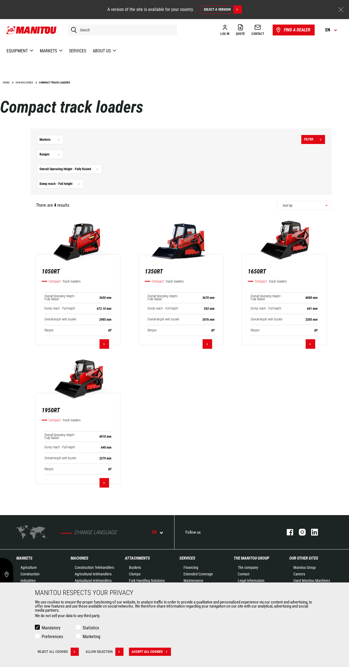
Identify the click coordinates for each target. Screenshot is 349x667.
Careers (299, 574)
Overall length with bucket (60, 319)
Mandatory (51, 627)
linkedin (312, 532)
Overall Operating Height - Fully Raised (60, 298)
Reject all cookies (53, 652)
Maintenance (193, 580)
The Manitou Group (251, 558)
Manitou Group (304, 567)
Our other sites (303, 558)
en (154, 532)
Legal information (251, 580)
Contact (243, 574)
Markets (24, 558)
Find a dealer (297, 29)
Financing (190, 567)
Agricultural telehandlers (93, 574)
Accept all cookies (147, 652)
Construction (30, 574)
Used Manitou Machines (311, 580)
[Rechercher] (72, 30)
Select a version (217, 9)
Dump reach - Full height (59, 308)
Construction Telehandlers (94, 567)
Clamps (134, 574)
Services (187, 558)
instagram (299, 532)
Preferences (52, 636)
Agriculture (28, 567)
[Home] (32, 30)
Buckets (135, 567)
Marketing (91, 636)
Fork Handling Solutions (147, 580)
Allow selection (99, 652)
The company (248, 567)
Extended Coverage (198, 574)
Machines (79, 558)
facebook (287, 532)
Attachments (137, 558)
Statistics (91, 627)
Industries (27, 580)
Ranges (48, 330)
